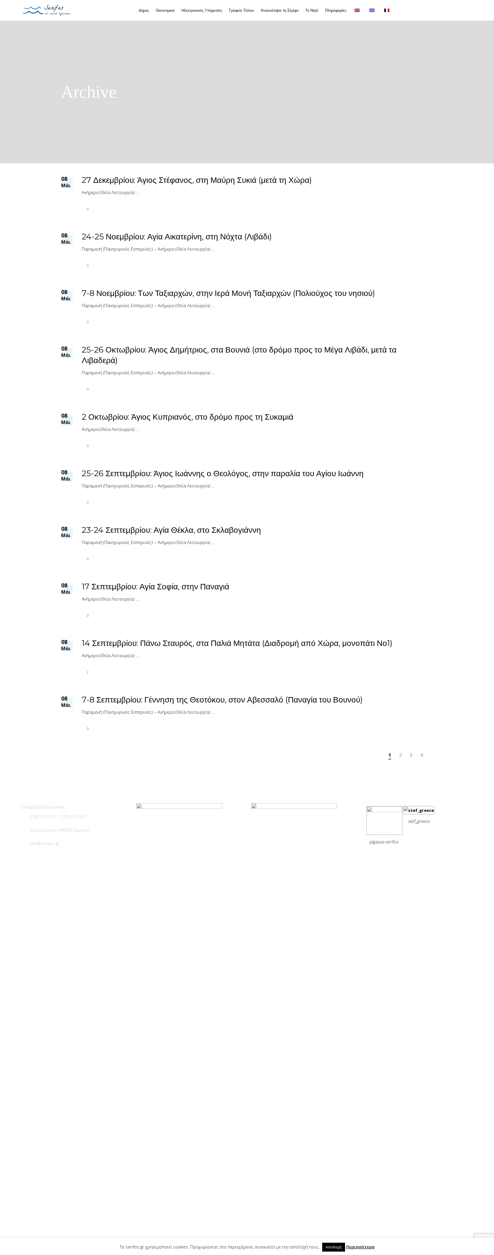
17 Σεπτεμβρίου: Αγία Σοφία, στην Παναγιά (155, 586)
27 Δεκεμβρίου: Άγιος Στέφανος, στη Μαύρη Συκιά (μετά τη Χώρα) (197, 180)
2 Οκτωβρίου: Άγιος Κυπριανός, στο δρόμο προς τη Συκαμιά (187, 417)
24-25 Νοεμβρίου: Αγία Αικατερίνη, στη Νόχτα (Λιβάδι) (177, 236)
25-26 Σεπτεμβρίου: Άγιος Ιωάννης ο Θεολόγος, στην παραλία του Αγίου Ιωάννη (223, 473)
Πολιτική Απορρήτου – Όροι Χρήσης (405, 855)
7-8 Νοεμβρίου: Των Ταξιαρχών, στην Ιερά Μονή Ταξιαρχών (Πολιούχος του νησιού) (228, 293)
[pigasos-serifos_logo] (384, 810)
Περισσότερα (360, 1247)
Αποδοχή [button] (334, 1247)
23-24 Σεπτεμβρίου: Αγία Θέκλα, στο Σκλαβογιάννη (171, 530)
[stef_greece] (419, 810)
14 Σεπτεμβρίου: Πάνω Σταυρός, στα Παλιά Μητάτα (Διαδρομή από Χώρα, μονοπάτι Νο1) (237, 643)
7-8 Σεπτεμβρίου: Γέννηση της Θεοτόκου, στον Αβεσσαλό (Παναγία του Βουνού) (222, 699)
